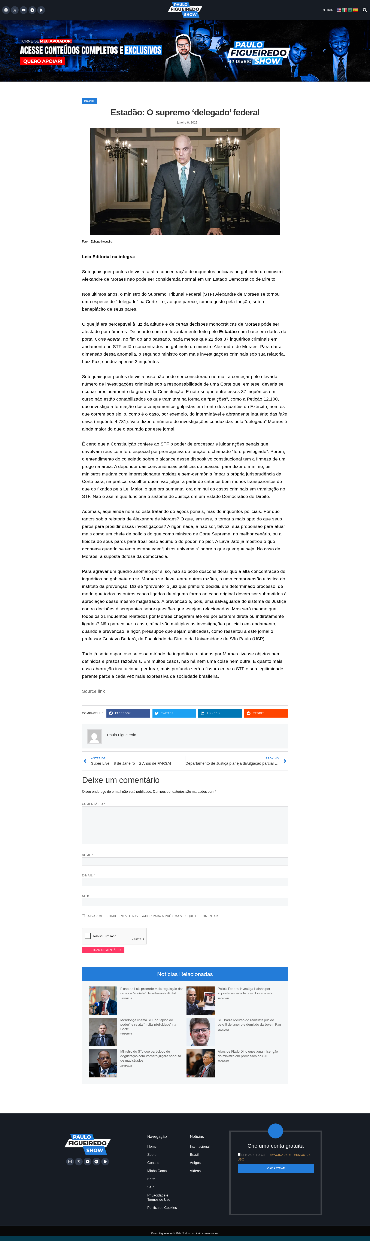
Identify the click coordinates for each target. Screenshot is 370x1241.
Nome (88, 855)
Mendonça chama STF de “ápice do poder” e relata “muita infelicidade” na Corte (148, 1024)
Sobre (152, 1154)
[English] (339, 10)
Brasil (89, 101)
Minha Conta (157, 1171)
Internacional (200, 1146)
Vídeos (195, 1171)
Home (152, 1146)
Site (85, 895)
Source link (93, 691)
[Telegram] (32, 10)
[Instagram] (6, 10)
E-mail (88, 875)
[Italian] (345, 10)
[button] (365, 10)
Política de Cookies (162, 1208)
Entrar (327, 10)
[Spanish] (356, 10)
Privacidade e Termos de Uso (158, 1197)
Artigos (195, 1163)
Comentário (93, 804)
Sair (150, 1187)
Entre (151, 1179)
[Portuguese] (350, 10)
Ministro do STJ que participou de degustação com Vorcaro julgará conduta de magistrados (150, 1055)
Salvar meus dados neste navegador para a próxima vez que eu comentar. (152, 916)
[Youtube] (23, 10)
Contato (153, 1163)
